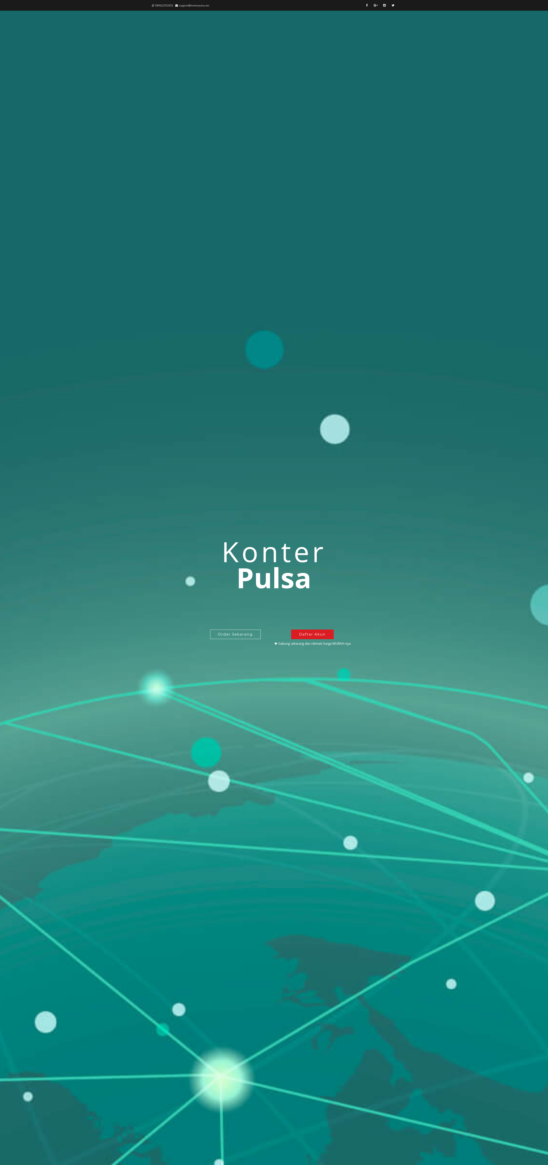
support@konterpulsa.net (194, 5)
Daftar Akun (312, 634)
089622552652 (164, 5)
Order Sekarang (235, 634)
